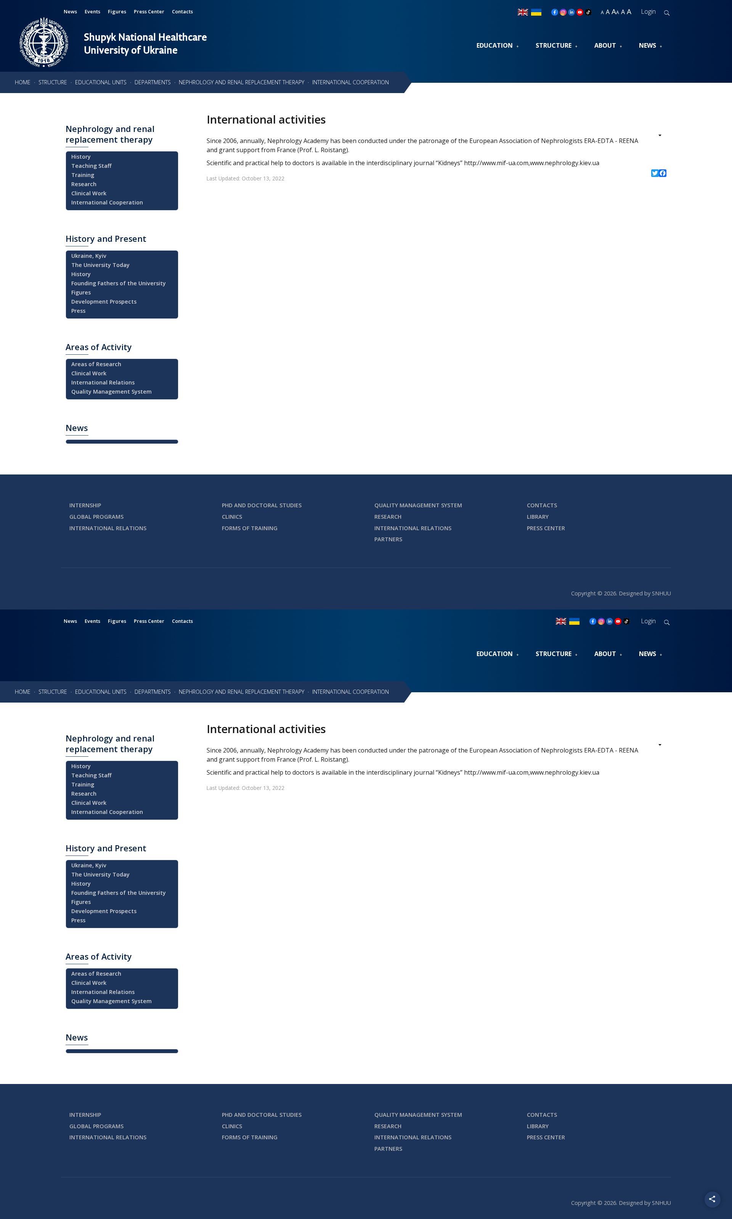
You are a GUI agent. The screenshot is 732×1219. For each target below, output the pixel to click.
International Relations (103, 382)
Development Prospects (103, 301)
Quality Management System (111, 391)
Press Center (149, 11)
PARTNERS (388, 539)
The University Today (100, 265)
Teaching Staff (91, 165)
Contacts (182, 11)
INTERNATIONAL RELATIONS (107, 528)
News (647, 45)
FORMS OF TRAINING (250, 528)
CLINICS (232, 516)
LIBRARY (538, 516)
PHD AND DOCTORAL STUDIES (262, 505)
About (605, 45)
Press (78, 310)
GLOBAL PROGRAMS (96, 516)
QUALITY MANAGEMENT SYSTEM (418, 505)
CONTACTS (542, 505)
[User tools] (655, 136)
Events (92, 11)
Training (82, 175)
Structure (553, 45)
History (81, 156)
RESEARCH (387, 516)
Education (495, 45)
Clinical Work (88, 193)
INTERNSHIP (85, 505)
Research (83, 184)
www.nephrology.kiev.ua (564, 163)
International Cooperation (107, 202)
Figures (117, 11)
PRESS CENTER (546, 528)
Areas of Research (96, 364)
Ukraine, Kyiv (88, 255)
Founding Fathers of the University (118, 283)
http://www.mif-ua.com (496, 163)
